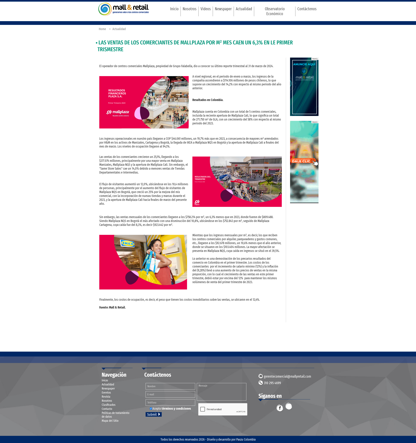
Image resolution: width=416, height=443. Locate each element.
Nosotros (189, 9)
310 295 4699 (272, 383)
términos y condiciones (176, 408)
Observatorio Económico (275, 11)
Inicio (174, 9)
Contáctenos (307, 9)
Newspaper (223, 9)
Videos (206, 9)
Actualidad (244, 9)
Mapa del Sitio (110, 421)
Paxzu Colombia (246, 439)
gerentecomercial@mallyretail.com (287, 376)
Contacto (107, 409)
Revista (106, 396)
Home (102, 29)
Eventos (106, 392)
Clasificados (108, 405)
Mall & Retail (124, 9)
